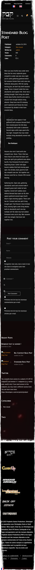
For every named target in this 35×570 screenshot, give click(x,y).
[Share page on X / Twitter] (4, 285)
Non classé (19, 47)
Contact (24, 558)
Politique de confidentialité (10, 555)
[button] (7, 3)
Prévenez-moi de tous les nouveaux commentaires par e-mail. (15, 301)
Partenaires (14, 558)
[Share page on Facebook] (4, 279)
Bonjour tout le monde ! (11, 344)
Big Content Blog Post (23, 353)
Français (6, 569)
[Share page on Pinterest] (4, 291)
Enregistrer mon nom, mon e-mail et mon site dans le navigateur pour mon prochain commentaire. (17, 266)
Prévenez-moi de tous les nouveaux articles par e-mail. (15, 312)
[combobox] (5, 568)
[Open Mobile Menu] (18, 15)
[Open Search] (22, 15)
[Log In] (31, 15)
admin (18, 50)
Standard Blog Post (22, 362)
